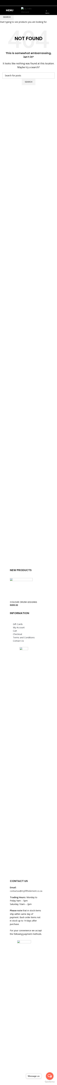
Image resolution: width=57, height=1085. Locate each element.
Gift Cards (18, 624)
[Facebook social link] (26, 3)
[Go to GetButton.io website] (50, 1082)
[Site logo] (28, 10)
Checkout (17, 634)
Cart (15, 630)
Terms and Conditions (24, 637)
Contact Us (18, 640)
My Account (19, 627)
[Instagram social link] (30, 3)
